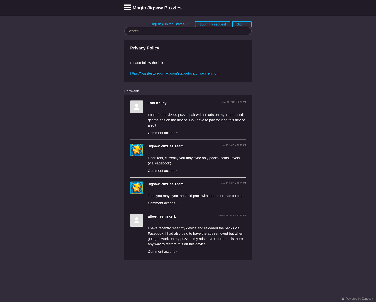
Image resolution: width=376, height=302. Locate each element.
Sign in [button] (242, 24)
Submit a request (212, 24)
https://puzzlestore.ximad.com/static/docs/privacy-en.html (174, 73)
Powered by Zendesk (359, 298)
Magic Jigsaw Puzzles (157, 7)
